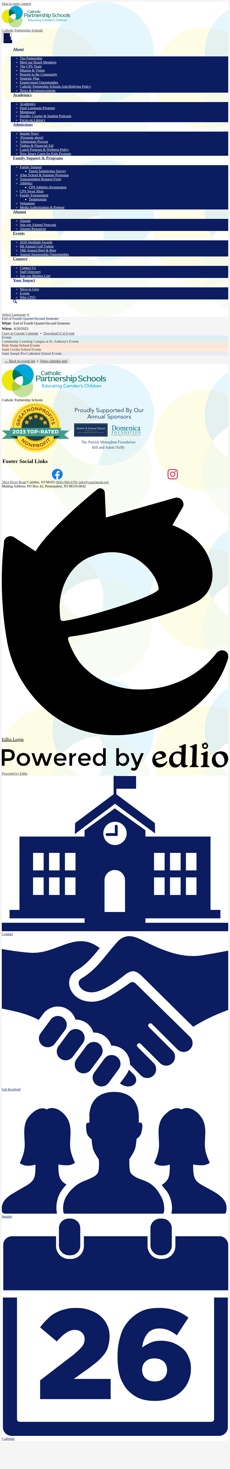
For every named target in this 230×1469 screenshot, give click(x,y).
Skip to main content (16, 4)
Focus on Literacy (32, 120)
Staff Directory (30, 272)
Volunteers (27, 203)
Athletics (26, 183)
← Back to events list (20, 361)
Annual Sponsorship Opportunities (44, 254)
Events (24, 293)
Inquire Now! (29, 133)
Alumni (25, 221)
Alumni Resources (33, 229)
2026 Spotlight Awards (36, 242)
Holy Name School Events (21, 345)
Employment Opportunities (39, 82)
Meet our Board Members (38, 62)
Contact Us (28, 268)
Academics (27, 104)
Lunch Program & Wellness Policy (44, 150)
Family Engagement (34, 195)
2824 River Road (14, 482)
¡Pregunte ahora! (31, 137)
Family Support (31, 167)
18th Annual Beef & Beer (38, 250)
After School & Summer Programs (44, 175)
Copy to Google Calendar (20, 333)
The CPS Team (31, 66)
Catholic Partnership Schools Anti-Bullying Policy (55, 86)
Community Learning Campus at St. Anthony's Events (40, 341)
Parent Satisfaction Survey (47, 171)
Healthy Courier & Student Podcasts (45, 116)
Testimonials (37, 199)
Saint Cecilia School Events (21, 349)
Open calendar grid (53, 361)
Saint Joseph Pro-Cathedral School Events (32, 353)
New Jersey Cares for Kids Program (45, 154)
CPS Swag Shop (32, 191)
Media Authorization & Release (42, 207)
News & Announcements (37, 90)
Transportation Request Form (40, 179)
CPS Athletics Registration (47, 187)
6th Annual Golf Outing (37, 246)
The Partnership (31, 58)
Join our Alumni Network (38, 225)
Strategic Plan (29, 78)
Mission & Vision (32, 70)
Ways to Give (29, 289)
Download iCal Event (58, 333)
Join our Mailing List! (35, 276)
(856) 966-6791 (67, 482)
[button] (119, 51)
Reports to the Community (38, 74)
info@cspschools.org (94, 482)
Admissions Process (34, 141)
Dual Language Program (37, 108)
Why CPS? (28, 297)
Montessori (27, 112)
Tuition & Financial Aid (36, 145)
